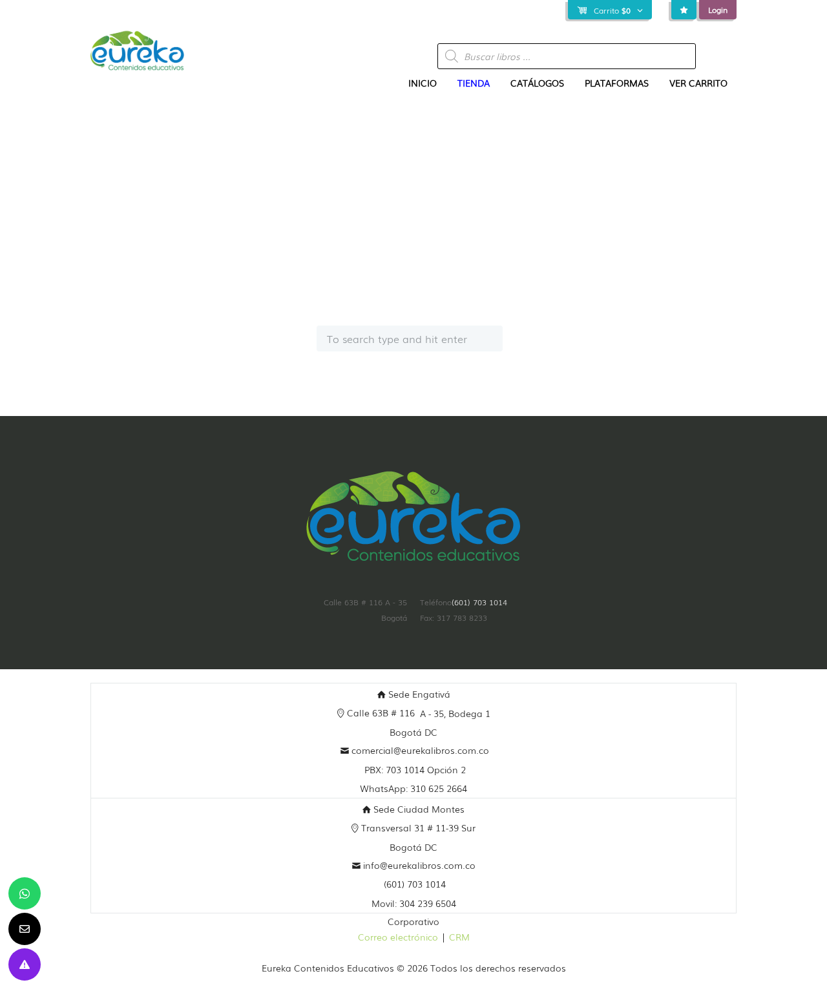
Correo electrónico (398, 936)
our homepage (609, 296)
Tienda (473, 82)
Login (718, 10)
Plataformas (617, 82)
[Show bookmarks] (683, 10)
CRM (459, 936)
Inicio (422, 82)
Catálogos (537, 82)
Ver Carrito (698, 82)
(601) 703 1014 (479, 602)
